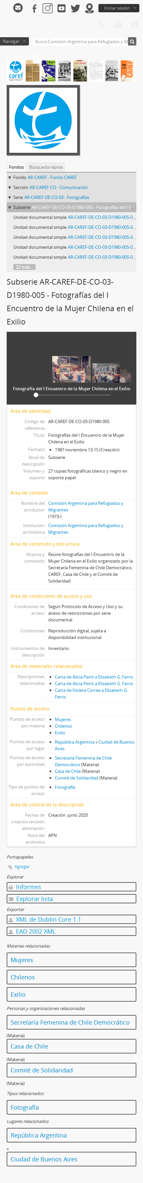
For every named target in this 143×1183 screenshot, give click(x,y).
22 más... (24, 267)
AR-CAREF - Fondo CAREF (52, 177)
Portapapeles (101, 25)
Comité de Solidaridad (76, 778)
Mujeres (63, 719)
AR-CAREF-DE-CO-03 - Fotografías (56, 197)
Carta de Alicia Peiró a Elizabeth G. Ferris (94, 677)
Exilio (60, 733)
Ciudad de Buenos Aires (44, 1159)
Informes (27, 887)
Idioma (118, 25)
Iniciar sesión (117, 8)
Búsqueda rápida (46, 167)
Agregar (22, 866)
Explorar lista (34, 899)
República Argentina (74, 742)
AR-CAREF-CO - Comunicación (59, 187)
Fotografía (65, 787)
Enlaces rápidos (134, 25)
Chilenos (63, 726)
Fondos (16, 167)
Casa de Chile (68, 771)
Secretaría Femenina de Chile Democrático (70, 1022)
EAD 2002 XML (35, 931)
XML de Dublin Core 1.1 (47, 919)
